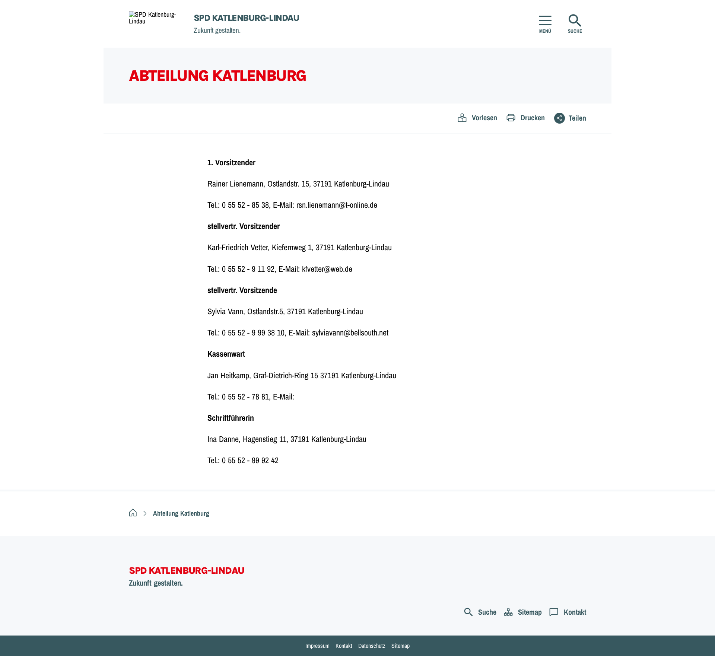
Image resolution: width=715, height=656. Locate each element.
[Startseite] (133, 513)
